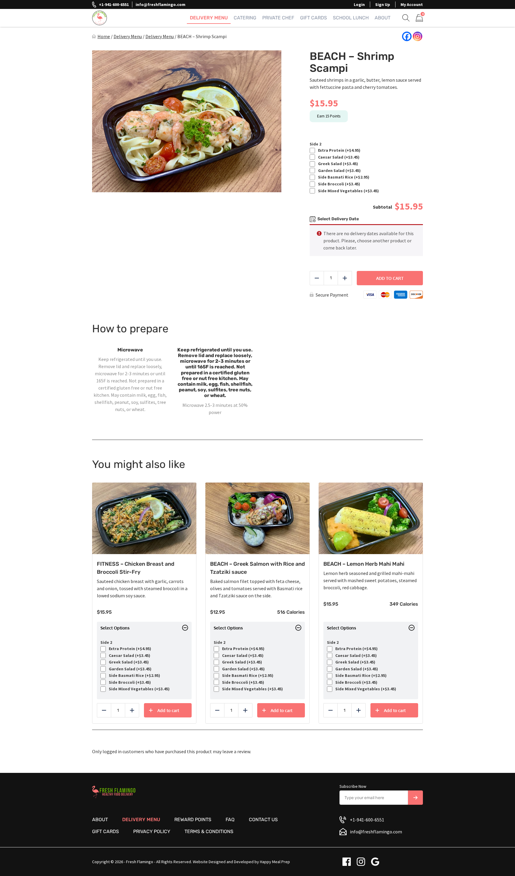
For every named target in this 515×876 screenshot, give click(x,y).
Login (359, 4)
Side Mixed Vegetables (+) (347, 190)
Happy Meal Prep (275, 861)
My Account (412, 4)
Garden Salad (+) (338, 170)
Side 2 (315, 144)
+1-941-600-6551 (114, 4)
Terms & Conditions (208, 831)
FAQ (230, 819)
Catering (245, 18)
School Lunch (351, 18)
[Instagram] (417, 36)
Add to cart (390, 278)
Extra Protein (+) (338, 150)
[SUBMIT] (415, 797)
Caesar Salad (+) (337, 157)
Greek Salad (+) (337, 163)
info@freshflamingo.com (160, 4)
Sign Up (382, 4)
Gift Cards (313, 18)
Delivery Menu (209, 18)
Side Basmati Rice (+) (342, 177)
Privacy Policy (151, 831)
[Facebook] (407, 36)
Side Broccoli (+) (338, 184)
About (382, 18)
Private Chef (278, 18)
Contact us (263, 819)
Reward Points (192, 819)
